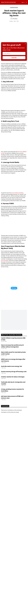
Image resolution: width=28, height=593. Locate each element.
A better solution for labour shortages (12, 377)
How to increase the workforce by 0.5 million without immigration (12, 346)
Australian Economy (14, 7)
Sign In (23, 2)
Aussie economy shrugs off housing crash (14, 371)
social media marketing (17, 193)
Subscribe (14, 57)
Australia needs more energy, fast (11, 366)
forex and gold (4, 260)
